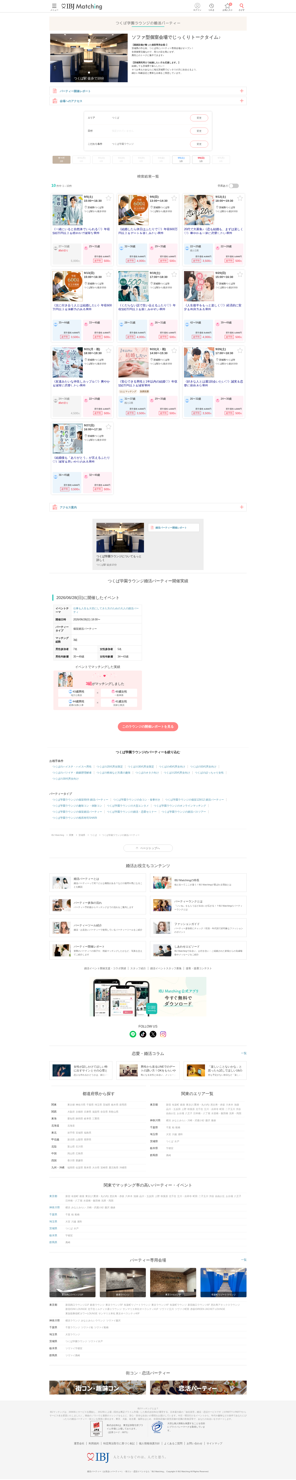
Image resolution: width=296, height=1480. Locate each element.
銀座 (182, 1104)
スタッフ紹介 (138, 968)
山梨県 (79, 1139)
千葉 (168, 1127)
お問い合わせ (194, 1443)
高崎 (168, 1155)
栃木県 (114, 1104)
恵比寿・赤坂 (217, 1104)
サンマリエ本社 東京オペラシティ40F (119, 1313)
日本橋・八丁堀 (201, 1113)
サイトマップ (214, 1443)
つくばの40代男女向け (172, 766)
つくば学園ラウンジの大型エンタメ (128, 805)
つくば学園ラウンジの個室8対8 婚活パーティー (80, 799)
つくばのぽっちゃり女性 (209, 772)
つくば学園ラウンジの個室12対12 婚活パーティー (194, 799)
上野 (184, 1109)
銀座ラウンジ (97, 1304)
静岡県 (79, 1118)
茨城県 (106, 1104)
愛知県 (71, 1118)
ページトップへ (150, 848)
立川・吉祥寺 (211, 1109)
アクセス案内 (68, 507)
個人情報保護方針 (149, 1443)
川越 (174, 1134)
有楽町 (175, 1104)
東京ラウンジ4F (160, 1304)
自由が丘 (171, 1113)
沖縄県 (123, 1167)
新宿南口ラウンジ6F (199, 1304)
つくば (169, 1141)
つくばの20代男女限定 (109, 766)
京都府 (79, 1111)
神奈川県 (80, 1104)
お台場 (180, 1113)
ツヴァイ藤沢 (113, 1320)
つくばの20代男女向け (177, 772)
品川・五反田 (173, 1109)
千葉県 (90, 1104)
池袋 (236, 1104)
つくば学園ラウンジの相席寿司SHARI (74, 817)
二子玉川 (230, 1109)
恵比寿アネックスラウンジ (225, 1304)
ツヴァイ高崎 (72, 1355)
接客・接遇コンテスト (199, 968)
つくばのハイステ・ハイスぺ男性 (72, 766)
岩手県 (71, 1132)
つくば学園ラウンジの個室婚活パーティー (77, 811)
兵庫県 (87, 1111)
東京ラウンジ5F (114, 1304)
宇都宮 (169, 1148)
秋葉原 (191, 1109)
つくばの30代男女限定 (141, 766)
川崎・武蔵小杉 (195, 1120)
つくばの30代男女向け (65, 778)
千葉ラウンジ (72, 1327)
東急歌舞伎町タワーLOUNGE (81, 1313)
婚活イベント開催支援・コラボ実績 (105, 968)
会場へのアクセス (71, 101)
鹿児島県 (113, 1167)
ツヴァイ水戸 (95, 1341)
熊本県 (87, 1167)
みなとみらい (179, 1120)
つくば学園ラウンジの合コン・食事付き (136, 799)
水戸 (176, 1141)
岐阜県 (87, 1118)
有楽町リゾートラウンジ (137, 1304)
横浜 (168, 1120)
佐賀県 (79, 1167)
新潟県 (71, 1139)
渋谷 (238, 1109)
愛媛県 (79, 1160)
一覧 (244, 1053)
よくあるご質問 (173, 1443)
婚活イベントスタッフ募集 (166, 968)
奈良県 (104, 1111)
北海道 (71, 1125)
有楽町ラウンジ (178, 1304)
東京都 (71, 1104)
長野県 (87, 1139)
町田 (221, 1109)
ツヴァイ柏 (87, 1327)
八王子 (188, 1113)
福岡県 (71, 1167)
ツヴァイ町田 (182, 1309)
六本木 (229, 1104)
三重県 (95, 1118)
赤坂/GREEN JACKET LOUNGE (207, 1309)
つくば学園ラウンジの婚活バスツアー (183, 811)
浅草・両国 (235, 1113)
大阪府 (71, 1111)
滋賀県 (95, 1111)
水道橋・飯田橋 (219, 1113)
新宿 (168, 1104)
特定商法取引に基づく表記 (119, 1443)
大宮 (168, 1134)
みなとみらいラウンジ (93, 1320)
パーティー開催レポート (75, 91)
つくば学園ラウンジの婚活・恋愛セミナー (132, 811)
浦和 (180, 1134)
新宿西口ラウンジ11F (77, 1304)
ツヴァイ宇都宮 (73, 1348)
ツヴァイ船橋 (101, 1327)
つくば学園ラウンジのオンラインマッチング (180, 805)
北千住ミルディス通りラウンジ (105, 1309)
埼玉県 (98, 1104)
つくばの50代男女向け (203, 766)
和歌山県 (113, 1111)
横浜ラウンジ (72, 1320)
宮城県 (79, 1132)
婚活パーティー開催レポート (171, 527)
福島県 (87, 1132)
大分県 (95, 1167)
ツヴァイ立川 (166, 1309)
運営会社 (79, 1443)
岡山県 (71, 1153)
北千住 (199, 1109)
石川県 (79, 1146)
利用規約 (94, 1443)
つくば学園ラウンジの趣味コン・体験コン (77, 805)
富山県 (71, 1146)
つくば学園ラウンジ (76, 1341)
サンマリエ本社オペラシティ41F (140, 1309)
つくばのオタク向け (147, 772)
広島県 (79, 1153)
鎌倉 (213, 1120)
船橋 (177, 1127)
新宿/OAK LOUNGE (76, 1309)
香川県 (71, 1160)
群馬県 (123, 1104)
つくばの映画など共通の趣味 (113, 772)
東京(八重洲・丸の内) (197, 1104)
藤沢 (207, 1120)
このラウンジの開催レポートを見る (148, 726)
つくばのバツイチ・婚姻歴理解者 (72, 772)
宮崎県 (104, 1167)
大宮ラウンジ (72, 1334)
